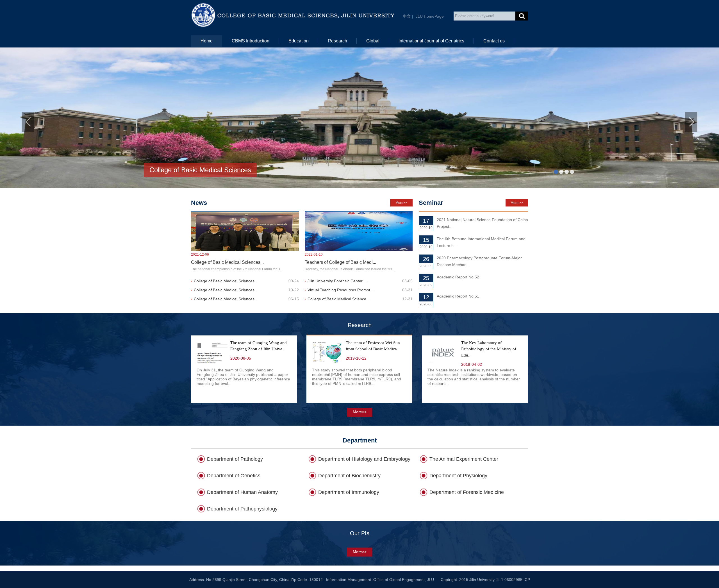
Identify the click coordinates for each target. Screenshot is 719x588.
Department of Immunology (348, 492)
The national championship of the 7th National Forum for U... (237, 269)
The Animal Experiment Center (463, 459)
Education (298, 40)
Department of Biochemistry (349, 475)
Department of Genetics (233, 475)
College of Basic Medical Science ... (339, 299)
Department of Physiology (458, 475)
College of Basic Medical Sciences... (227, 262)
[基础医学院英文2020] (248, 15)
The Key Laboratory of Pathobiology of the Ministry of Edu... (488, 348)
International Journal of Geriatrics (431, 40)
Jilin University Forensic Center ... (337, 281)
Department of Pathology (235, 459)
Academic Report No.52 (458, 277)
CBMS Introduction (250, 40)
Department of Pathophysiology (242, 509)
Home (207, 40)
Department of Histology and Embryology (364, 459)
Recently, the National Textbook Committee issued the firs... (350, 269)
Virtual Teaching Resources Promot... (341, 290)
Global (372, 40)
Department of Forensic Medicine (466, 492)
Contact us (494, 40)
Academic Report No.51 (458, 296)
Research (337, 40)
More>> (401, 203)
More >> (517, 203)
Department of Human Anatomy (242, 492)
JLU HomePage (430, 16)
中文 (407, 16)
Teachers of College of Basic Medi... (340, 262)
